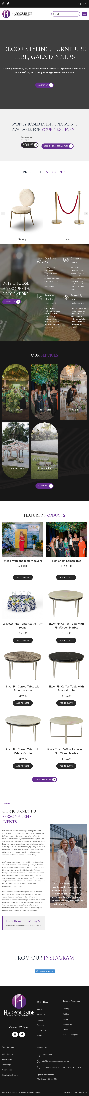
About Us (41, 1015)
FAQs (39, 1035)
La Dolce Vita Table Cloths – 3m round (22, 625)
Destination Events (10, 1075)
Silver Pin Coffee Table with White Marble (22, 751)
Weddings (6, 1064)
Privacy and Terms (80, 1092)
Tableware (67, 1024)
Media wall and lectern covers (23, 561)
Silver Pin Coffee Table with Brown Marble (22, 688)
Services (40, 1025)
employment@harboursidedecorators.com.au (23, 925)
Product (40, 1020)
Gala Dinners (7, 1054)
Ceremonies (7, 1070)
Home (39, 1009)
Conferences (7, 1059)
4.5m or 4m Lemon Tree (66, 561)
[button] (84, 14)
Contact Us (41, 1030)
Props (22, 239)
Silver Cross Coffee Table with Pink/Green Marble (66, 751)
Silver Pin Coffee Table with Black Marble (66, 688)
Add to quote (22, 577)
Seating (66, 1009)
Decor (67, 239)
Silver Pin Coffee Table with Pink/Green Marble (66, 625)
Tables (66, 1014)
